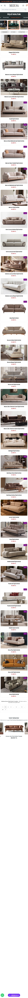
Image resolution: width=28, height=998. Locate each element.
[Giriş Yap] (23, 5)
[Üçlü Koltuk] (14, 24)
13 (21, 707)
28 (2, 709)
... (13, 707)
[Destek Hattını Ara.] (4, 5)
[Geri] (2, 707)
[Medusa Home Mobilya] (14, 5)
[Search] (25, 9)
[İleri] (5, 709)
